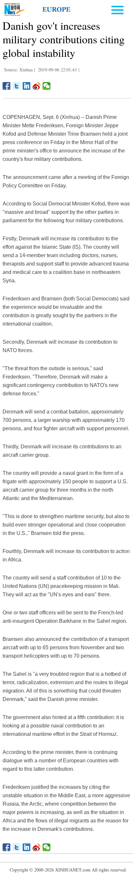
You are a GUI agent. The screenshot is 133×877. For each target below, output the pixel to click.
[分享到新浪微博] (37, 86)
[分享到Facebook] (7, 86)
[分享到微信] (47, 86)
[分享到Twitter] (17, 86)
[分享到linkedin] (27, 86)
